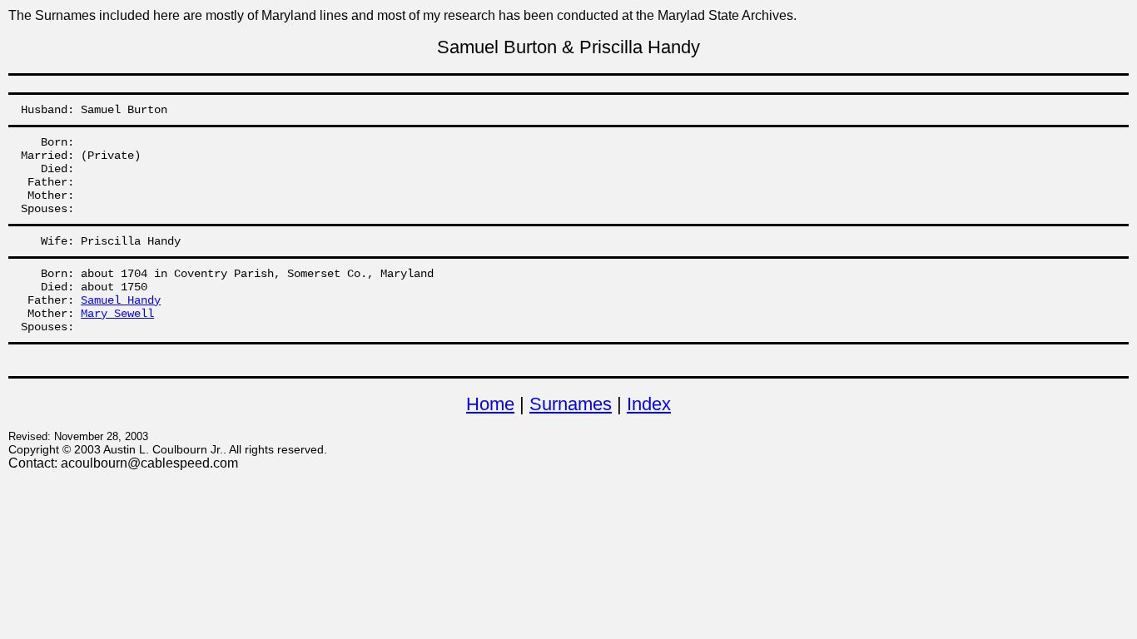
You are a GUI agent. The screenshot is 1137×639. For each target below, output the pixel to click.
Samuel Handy (121, 300)
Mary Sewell (117, 313)
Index (649, 404)
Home (490, 404)
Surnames (570, 404)
